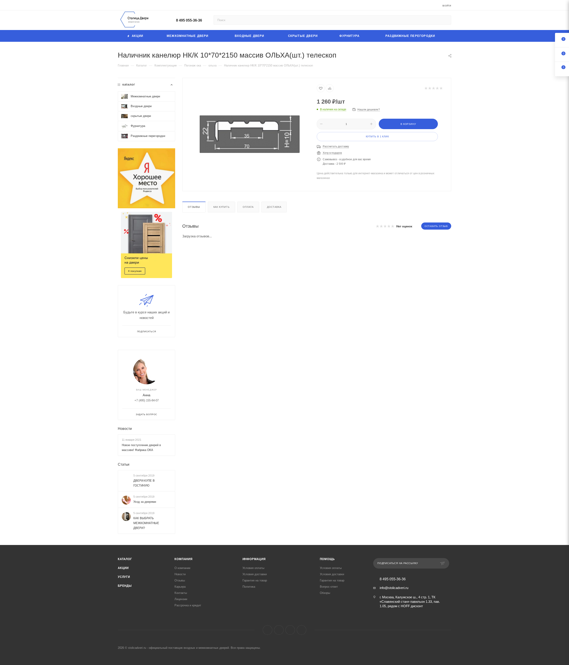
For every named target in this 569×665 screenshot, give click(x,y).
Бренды (125, 585)
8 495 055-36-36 (189, 20)
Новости (125, 429)
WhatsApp (301, 630)
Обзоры (325, 593)
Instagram (279, 630)
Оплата (248, 207)
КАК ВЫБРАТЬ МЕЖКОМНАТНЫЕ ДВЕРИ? (146, 523)
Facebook (267, 630)
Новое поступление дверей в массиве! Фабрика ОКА (141, 447)
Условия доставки (254, 574)
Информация (254, 559)
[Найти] (445, 20)
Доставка (274, 207)
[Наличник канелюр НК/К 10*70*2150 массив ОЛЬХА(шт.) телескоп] (250, 134)
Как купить (221, 207)
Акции (123, 568)
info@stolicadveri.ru (394, 588)
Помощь (327, 559)
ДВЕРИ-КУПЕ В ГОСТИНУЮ (144, 483)
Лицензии (180, 599)
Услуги (124, 577)
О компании (182, 568)
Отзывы (194, 207)
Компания (183, 559)
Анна (146, 395)
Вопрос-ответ (329, 586)
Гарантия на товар (254, 580)
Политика (248, 586)
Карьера (180, 586)
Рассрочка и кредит (187, 605)
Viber (290, 630)
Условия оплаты (253, 568)
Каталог (125, 559)
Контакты (180, 593)
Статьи (123, 464)
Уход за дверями (144, 501)
